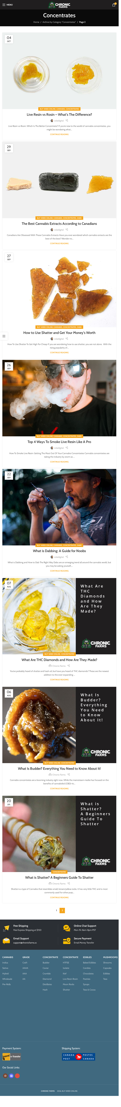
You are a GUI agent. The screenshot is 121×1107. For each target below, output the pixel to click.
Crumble (47, 973)
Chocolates (88, 973)
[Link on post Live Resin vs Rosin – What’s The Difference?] (59, 71)
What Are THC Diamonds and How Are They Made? (59, 660)
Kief (64, 973)
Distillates (47, 984)
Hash (45, 989)
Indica (5, 962)
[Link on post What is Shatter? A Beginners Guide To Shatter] (59, 834)
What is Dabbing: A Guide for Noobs (59, 551)
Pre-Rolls (6, 984)
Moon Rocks (68, 984)
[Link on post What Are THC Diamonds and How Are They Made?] (59, 616)
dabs (79, 218)
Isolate (66, 968)
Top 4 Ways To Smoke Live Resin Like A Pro (59, 442)
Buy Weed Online (47, 109)
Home (36, 22)
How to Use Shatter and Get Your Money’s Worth (59, 333)
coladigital (59, 120)
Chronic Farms (59, 665)
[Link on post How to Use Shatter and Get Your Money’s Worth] (59, 289)
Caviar (46, 968)
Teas (105, 978)
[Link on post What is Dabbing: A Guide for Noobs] (59, 507)
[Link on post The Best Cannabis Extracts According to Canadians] (59, 180)
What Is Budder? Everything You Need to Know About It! (59, 768)
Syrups (86, 984)
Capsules (107, 968)
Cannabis (60, 109)
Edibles (106, 973)
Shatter (66, 989)
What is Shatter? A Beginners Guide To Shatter (59, 877)
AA (24, 978)
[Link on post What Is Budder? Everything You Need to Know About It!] (59, 725)
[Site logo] (59, 4)
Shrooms (107, 962)
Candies (87, 968)
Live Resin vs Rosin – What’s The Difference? (59, 114)
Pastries (86, 978)
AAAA (25, 968)
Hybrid (5, 973)
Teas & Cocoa (89, 989)
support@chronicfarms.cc (25, 942)
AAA (25, 973)
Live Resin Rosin (70, 978)
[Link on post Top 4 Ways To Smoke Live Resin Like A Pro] (59, 398)
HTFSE (66, 962)
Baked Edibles (89, 962)
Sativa (5, 968)
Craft (25, 962)
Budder (46, 962)
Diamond (47, 978)
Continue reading (59, 134)
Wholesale (7, 978)
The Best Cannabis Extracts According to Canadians (59, 223)
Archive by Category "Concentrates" (59, 22)
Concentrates (72, 109)
